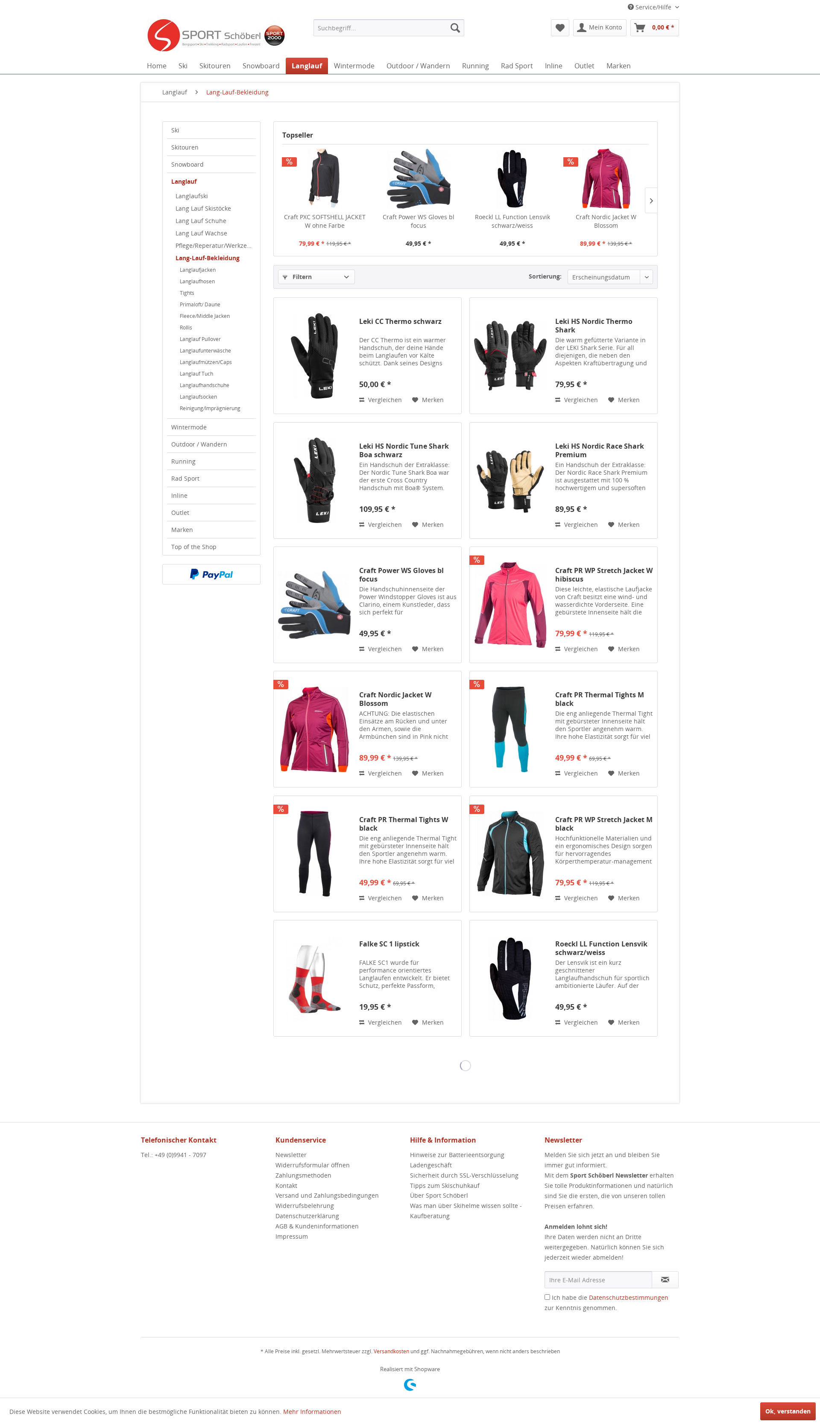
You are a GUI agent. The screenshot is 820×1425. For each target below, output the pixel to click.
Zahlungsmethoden (303, 1175)
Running (183, 461)
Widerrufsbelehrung (304, 1206)
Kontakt (286, 1185)
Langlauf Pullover (200, 339)
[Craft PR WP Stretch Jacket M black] (510, 854)
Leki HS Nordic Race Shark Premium (599, 450)
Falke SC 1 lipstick (389, 944)
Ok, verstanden (788, 1411)
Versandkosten (391, 1351)
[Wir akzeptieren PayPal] (211, 574)
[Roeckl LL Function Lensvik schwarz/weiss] (512, 179)
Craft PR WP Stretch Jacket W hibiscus (604, 574)
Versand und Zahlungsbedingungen (327, 1195)
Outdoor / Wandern (199, 444)
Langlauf (183, 181)
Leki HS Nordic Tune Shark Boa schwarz (404, 450)
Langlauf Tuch (196, 373)
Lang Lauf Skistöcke (203, 208)
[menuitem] (388, 27)
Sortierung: (545, 276)
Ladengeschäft (431, 1165)
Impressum (291, 1236)
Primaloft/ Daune (200, 304)
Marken (182, 530)
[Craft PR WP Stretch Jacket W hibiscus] (510, 604)
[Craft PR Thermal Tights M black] (510, 729)
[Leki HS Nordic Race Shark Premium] (510, 480)
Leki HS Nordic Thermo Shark (594, 325)
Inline (179, 495)
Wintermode (189, 427)
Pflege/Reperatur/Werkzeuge (216, 245)
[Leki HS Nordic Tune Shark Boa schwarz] (314, 480)
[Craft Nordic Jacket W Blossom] (606, 179)
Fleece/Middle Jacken (205, 316)
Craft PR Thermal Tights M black (599, 699)
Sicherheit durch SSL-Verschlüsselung (464, 1175)
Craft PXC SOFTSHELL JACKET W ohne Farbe (325, 221)
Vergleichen (384, 400)
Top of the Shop (194, 547)
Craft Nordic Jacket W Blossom (606, 221)
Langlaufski (192, 196)
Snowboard (187, 164)
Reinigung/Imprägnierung (210, 408)
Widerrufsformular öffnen (312, 1165)
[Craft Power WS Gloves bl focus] (419, 179)
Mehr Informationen (312, 1411)
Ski (175, 130)
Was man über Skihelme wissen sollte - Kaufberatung (466, 1211)
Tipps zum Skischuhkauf (445, 1185)
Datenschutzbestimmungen (628, 1297)
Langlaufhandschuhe (204, 385)
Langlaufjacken (198, 269)
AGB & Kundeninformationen (317, 1226)
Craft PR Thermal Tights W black (403, 823)
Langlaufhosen (197, 281)
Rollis (186, 327)
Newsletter (291, 1155)
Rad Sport (185, 478)
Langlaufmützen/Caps (206, 362)
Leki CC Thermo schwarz (400, 321)
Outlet (180, 512)
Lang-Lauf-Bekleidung (208, 258)
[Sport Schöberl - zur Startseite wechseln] (215, 36)
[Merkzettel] (560, 27)
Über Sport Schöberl (439, 1195)
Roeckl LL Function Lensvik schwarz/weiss (512, 221)
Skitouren (185, 147)
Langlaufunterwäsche (205, 350)
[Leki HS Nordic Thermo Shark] (510, 355)
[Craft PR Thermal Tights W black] (314, 854)
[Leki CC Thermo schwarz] (314, 355)
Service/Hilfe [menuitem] (653, 7)
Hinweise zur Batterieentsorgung (457, 1155)
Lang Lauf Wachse (201, 233)
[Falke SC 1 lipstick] (314, 978)
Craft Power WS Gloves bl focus (418, 221)
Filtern (301, 277)
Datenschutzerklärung (307, 1216)
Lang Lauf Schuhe (201, 221)
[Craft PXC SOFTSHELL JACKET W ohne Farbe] (325, 179)
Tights (187, 293)
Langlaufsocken (198, 396)
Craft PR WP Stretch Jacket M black (604, 823)
